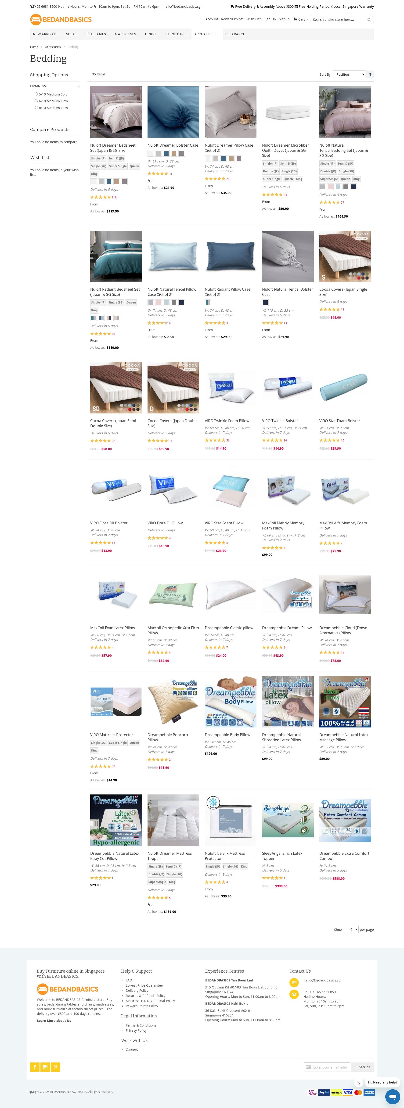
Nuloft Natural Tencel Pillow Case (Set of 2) (172, 292)
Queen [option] (134, 166)
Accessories (53, 47)
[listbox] (116, 166)
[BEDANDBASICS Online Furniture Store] (61, 19)
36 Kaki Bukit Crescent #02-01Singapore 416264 (228, 1012)
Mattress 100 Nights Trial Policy (150, 1001)
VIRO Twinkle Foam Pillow (227, 420)
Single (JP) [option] (98, 158)
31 (170, 174)
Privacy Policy (136, 1030)
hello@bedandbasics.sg (182, 6)
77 (342, 202)
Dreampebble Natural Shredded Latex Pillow (281, 737)
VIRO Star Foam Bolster (339, 420)
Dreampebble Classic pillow (229, 627)
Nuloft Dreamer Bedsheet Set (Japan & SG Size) (113, 148)
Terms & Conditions (141, 1025)
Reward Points (232, 19)
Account (212, 19)
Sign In (284, 19)
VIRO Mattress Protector (111, 734)
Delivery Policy (137, 990)
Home (34, 47)
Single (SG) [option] (98, 166)
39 (113, 333)
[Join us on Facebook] (35, 1066)
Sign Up (270, 19)
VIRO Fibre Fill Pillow (165, 523)
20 (228, 179)
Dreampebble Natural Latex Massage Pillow (343, 737)
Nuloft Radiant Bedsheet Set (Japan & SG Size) (115, 292)
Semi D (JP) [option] (116, 158)
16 (342, 440)
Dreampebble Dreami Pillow (287, 627)
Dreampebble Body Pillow (227, 734)
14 (170, 441)
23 (170, 538)
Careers (132, 1049)
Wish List (254, 19)
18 (342, 309)
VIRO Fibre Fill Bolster (109, 523)
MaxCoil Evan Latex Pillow (112, 627)
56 (228, 440)
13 (285, 323)
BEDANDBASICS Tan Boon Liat (229, 980)
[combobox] (342, 19)
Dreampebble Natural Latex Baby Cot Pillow (114, 856)
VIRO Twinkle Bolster (280, 420)
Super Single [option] (118, 166)
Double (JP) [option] (271, 171)
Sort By (325, 74)
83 (285, 195)
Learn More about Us (54, 1020)
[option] (93, 181)
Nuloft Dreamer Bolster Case (173, 145)
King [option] (94, 174)
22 (113, 441)
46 (113, 766)
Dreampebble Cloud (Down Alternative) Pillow (343, 630)
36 (285, 440)
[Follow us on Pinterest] (55, 1066)
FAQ (129, 980)
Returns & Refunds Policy (145, 995)
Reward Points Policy (142, 1006)
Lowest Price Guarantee (144, 985)
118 (114, 197)
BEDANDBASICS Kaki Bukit (226, 1003)
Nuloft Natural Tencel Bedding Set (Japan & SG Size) (343, 150)
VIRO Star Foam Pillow (224, 523)
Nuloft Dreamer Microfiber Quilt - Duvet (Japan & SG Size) (285, 150)
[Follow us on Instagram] (45, 1066)
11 (285, 647)
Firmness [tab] (38, 86)
